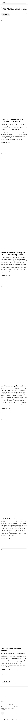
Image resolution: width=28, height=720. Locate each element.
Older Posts (6, 681)
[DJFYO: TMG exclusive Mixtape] (14, 468)
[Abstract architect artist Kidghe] (14, 597)
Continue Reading (5, 142)
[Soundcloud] (2, 713)
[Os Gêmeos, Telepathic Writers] (14, 335)
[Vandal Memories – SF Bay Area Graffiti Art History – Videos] (14, 201)
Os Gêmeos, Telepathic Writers (13, 386)
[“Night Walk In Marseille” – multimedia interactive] (14, 68)
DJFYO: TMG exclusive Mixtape (13, 519)
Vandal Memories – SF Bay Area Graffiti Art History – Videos (14, 254)
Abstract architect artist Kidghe (11, 649)
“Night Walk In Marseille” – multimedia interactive (12, 120)
